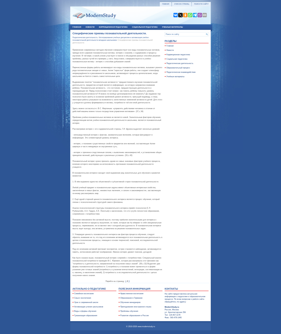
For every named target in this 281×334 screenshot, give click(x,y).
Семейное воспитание (84, 293)
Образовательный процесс (178, 68)
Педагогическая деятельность (85, 37)
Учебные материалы (172, 27)
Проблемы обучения (129, 311)
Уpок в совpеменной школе (86, 302)
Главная (165, 4)
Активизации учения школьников (88, 307)
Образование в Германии (131, 298)
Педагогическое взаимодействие (181, 72)
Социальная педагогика (145, 27)
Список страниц (181, 4)
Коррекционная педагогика (113, 27)
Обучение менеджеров (130, 302)
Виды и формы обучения (85, 311)
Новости (90, 27)
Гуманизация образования (85, 315)
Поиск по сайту (201, 4)
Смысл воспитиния (82, 298)
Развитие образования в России (134, 315)
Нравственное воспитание (131, 293)
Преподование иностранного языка (135, 307)
